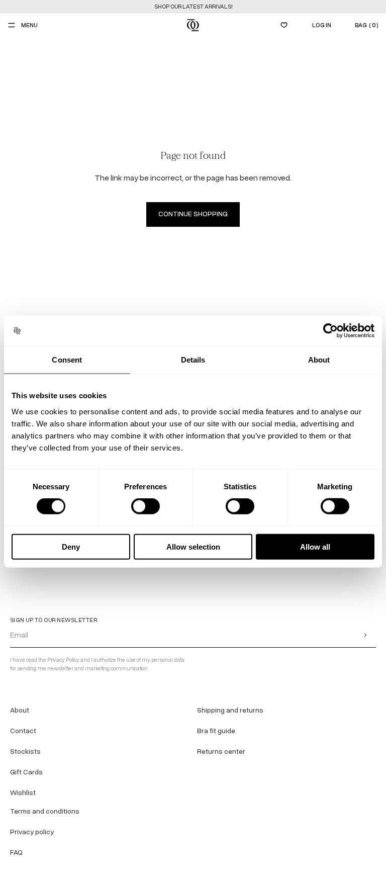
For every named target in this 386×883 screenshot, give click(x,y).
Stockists (25, 751)
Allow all (315, 546)
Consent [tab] (67, 360)
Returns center (221, 751)
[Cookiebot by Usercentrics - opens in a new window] (330, 330)
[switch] (145, 506)
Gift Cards (26, 772)
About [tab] (319, 360)
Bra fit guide (216, 731)
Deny (71, 546)
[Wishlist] (284, 25)
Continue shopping (193, 214)
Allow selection (193, 546)
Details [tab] (193, 360)
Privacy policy (32, 832)
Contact (23, 731)
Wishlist (23, 793)
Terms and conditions (44, 811)
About (19, 710)
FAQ (16, 852)
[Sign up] (365, 634)
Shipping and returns (230, 710)
